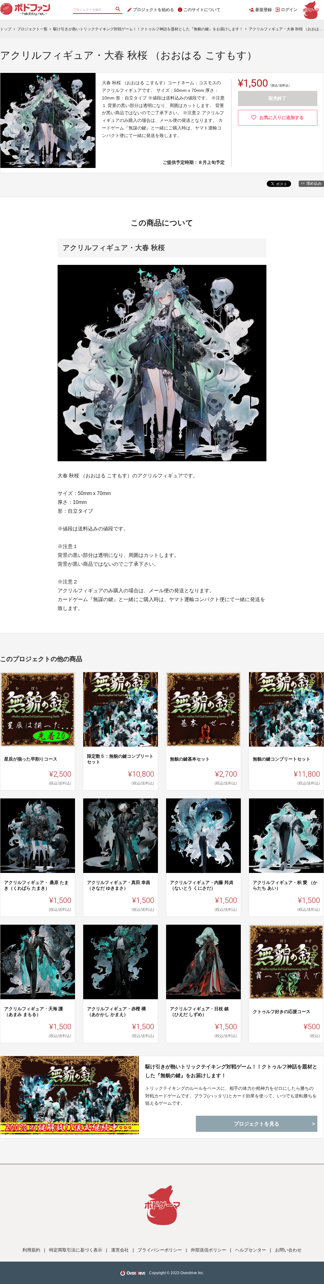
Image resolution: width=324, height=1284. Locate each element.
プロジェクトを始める (153, 9)
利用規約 (31, 1249)
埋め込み (313, 183)
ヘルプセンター (250, 1249)
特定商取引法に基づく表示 (75, 1249)
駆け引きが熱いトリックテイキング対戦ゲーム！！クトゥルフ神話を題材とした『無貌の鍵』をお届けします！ (231, 1071)
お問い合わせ (288, 1249)
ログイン (289, 9)
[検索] (118, 10)
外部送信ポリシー (208, 1249)
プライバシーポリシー (160, 1249)
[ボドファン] (31, 6)
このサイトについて (202, 9)
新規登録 (263, 9)
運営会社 (120, 1249)
